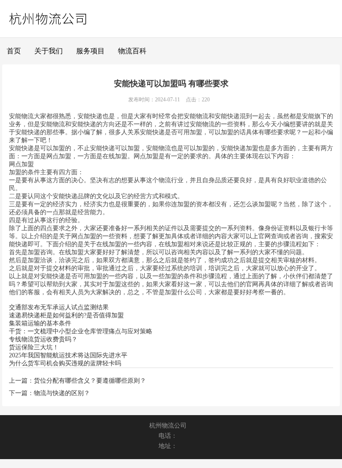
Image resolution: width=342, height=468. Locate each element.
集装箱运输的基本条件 (40, 323)
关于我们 (48, 51)
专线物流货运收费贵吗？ (43, 339)
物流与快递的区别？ (62, 393)
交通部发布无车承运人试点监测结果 (59, 307)
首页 (14, 51)
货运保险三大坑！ (34, 347)
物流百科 (132, 51)
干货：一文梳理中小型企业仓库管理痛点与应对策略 (80, 331)
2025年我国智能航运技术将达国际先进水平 (68, 355)
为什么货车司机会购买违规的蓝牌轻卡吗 (65, 363)
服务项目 (90, 51)
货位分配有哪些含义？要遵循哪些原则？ (90, 380)
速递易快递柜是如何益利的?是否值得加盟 (66, 315)
